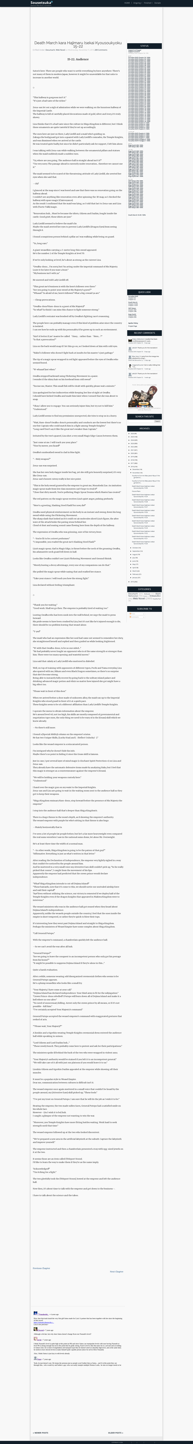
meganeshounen (138, 365)
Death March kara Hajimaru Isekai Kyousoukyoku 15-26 (143, 511)
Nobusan (147, 594)
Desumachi (50, 50)
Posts (133, 614)
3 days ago (147, 343)
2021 (132, 450)
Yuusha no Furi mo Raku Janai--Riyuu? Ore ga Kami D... (146, 477)
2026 (132, 433)
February (135, 574)
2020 (132, 453)
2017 (132, 463)
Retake (145, 596)
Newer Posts (40, 1433)
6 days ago (148, 360)
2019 (132, 457)
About (134, 1442)
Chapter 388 (132, 311)
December (136, 469)
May (134, 564)
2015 (132, 582)
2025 (132, 437)
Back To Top (35, 1442)
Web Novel (60, 50)
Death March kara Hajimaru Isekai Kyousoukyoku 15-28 (143, 501)
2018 (132, 460)
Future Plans (136, 491)
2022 (132, 447)
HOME (127, 3)
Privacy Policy (149, 1442)
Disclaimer (158, 1442)
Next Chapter (116, 1271)
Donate (157, 3)
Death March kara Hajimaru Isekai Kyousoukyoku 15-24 (143, 522)
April (134, 568)
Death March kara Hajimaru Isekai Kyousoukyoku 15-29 (143, 495)
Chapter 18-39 (133, 305)
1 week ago (147, 369)
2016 (132, 467)
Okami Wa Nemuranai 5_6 (136, 360)
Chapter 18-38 (133, 304)
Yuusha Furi (157, 599)
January (135, 578)
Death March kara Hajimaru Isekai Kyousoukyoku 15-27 (143, 506)
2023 (132, 443)
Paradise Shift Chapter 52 (135, 369)
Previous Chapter (41, 1268)
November (136, 473)
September (136, 551)
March (134, 571)
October (135, 548)
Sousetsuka (41, 2)
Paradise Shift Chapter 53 (135, 343)
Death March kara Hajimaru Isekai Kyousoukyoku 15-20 (143, 543)
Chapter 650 (132, 317)
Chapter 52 (132, 299)
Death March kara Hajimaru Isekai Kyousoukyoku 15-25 (143, 516)
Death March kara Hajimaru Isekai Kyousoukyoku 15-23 (143, 527)
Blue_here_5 (136, 356)
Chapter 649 (132, 316)
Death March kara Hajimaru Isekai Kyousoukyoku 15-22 (78, 44)
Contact (140, 1442)
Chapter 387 (132, 310)
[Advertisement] (96, 24)
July (133, 558)
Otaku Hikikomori (138, 339)
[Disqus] (78, 1338)
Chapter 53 (132, 298)
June (134, 561)
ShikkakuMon (155, 596)
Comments (135, 617)
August (134, 554)
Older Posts (115, 1433)
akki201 (134, 348)
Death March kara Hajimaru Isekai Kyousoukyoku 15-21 (143, 537)
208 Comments (101, 50)
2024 (132, 440)
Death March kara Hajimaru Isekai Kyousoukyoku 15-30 (143, 487)
